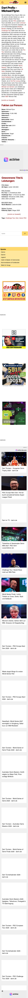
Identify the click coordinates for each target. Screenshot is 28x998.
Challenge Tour (6, 30)
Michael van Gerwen (8, 87)
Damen (3, 255)
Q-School (22, 23)
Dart (17, 218)
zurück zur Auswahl (8, 100)
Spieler (3, 249)
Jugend (3, 257)
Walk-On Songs (5, 265)
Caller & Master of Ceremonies (10, 260)
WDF (7, 96)
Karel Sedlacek (6, 77)
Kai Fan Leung (15, 81)
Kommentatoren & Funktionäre (10, 262)
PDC (14, 21)
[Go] (25, 233)
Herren (3, 252)
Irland (21, 218)
